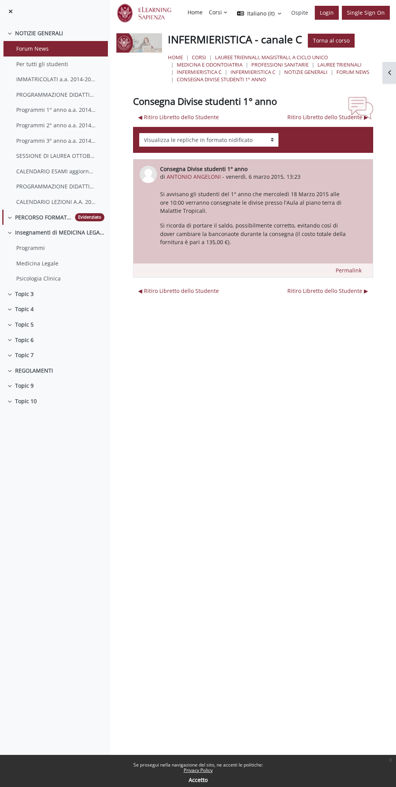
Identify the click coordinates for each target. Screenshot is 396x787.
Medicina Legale (37, 263)
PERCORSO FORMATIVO (43, 217)
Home (175, 57)
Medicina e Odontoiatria (209, 64)
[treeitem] (55, 117)
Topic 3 (24, 294)
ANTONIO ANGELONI (194, 176)
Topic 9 (24, 385)
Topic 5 (24, 324)
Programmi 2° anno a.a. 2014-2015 (56, 125)
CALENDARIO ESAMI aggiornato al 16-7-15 (56, 171)
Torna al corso (331, 40)
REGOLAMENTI (34, 370)
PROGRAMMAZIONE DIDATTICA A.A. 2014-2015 (56, 94)
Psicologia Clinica (38, 278)
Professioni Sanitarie (280, 64)
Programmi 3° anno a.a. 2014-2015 (56, 140)
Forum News (32, 48)
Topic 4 (24, 309)
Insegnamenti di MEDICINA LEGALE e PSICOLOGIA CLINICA (59, 232)
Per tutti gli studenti (42, 64)
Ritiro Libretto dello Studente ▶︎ (327, 117)
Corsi (199, 57)
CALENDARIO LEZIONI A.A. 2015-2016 (56, 201)
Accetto (198, 780)
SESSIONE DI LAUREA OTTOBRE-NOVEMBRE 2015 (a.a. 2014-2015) (56, 155)
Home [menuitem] (195, 12)
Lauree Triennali (339, 64)
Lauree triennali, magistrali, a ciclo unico (271, 57)
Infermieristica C (199, 71)
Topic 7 (24, 355)
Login (327, 12)
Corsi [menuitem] (215, 12)
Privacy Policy (198, 770)
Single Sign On (366, 12)
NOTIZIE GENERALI (39, 33)
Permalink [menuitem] (349, 270)
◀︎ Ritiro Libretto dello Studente (178, 117)
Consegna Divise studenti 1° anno (221, 79)
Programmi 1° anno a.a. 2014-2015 (56, 109)
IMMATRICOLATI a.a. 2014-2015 (56, 79)
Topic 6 (24, 340)
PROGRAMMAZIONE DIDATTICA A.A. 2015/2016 (56, 186)
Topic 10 (26, 401)
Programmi (30, 247)
